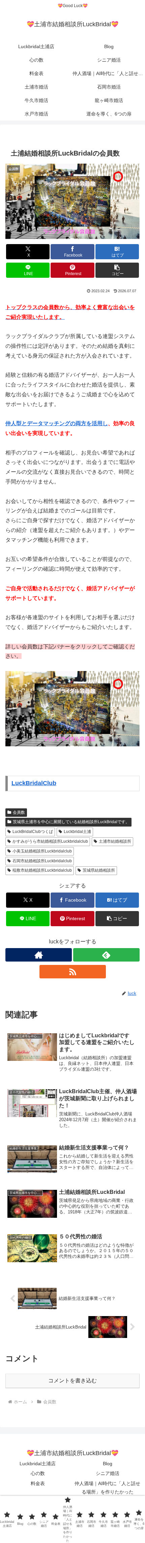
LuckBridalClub (33, 783)
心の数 (38, 1473)
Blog (107, 1463)
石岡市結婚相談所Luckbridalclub (42, 861)
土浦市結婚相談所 (115, 841)
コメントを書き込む (72, 1380)
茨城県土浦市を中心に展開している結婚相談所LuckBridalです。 (71, 821)
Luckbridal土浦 (77, 831)
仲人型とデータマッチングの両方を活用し (56, 423)
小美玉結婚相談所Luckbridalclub (42, 851)
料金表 (38, 1483)
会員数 (19, 812)
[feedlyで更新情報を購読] (106, 955)
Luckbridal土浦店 (38, 1463)
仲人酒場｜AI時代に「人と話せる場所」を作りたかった (107, 1488)
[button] (117, 270)
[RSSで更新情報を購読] (72, 971)
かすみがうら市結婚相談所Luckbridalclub (50, 841)
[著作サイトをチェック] (38, 955)
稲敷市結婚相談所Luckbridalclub (42, 870)
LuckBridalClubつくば (32, 831)
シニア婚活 (107, 1473)
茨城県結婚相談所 (99, 870)
